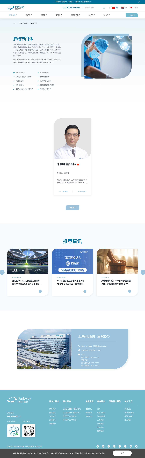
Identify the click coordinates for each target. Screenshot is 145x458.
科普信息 (89, 416)
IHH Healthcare (19, 446)
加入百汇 (107, 15)
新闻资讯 (89, 412)
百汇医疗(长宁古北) (70, 420)
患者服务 (59, 15)
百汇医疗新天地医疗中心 (71, 412)
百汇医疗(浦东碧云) (70, 416)
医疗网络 (29, 15)
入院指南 (100, 420)
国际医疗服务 (75, 15)
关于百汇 (92, 15)
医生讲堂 (89, 409)
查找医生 (52, 412)
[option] (108, 57)
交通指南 (100, 423)
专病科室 (33, 23)
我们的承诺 (128, 416)
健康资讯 (44, 15)
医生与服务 (13, 15)
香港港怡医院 (29, 446)
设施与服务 (101, 416)
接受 (122, 453)
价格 (98, 409)
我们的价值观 (129, 412)
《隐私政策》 (99, 453)
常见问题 (100, 427)
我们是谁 (127, 409)
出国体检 (52, 420)
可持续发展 (38, 446)
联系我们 (100, 431)
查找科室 (52, 416)
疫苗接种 (52, 423)
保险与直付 (101, 412)
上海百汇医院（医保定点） (72, 409)
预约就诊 (52, 409)
